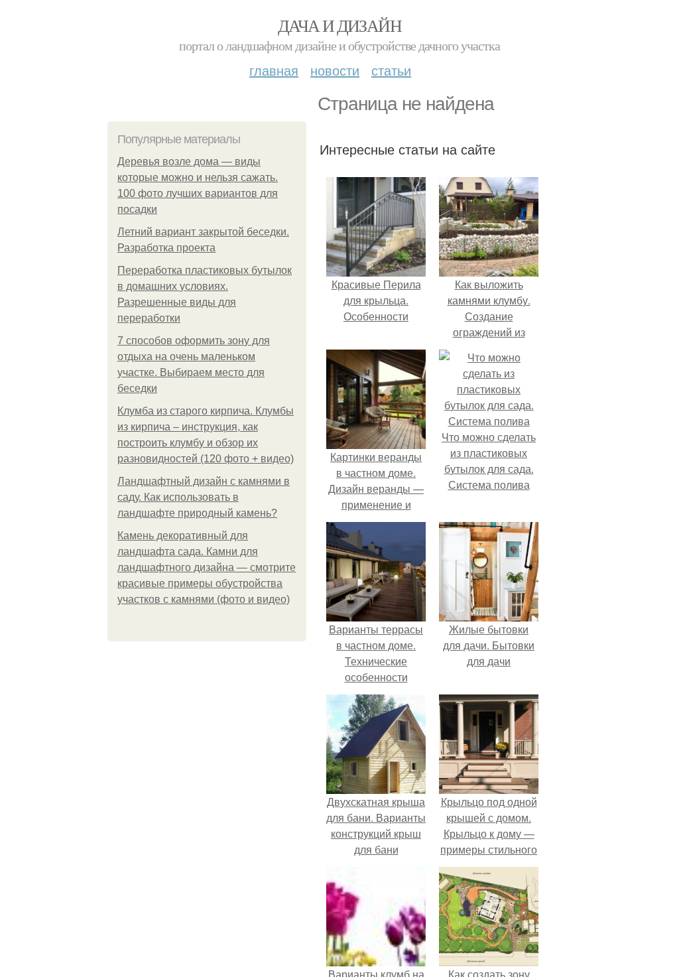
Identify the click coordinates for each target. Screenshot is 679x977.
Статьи (391, 70)
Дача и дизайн (339, 25)
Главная (273, 70)
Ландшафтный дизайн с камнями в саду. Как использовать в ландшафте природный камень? (203, 497)
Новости (334, 70)
